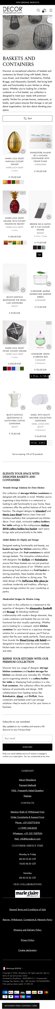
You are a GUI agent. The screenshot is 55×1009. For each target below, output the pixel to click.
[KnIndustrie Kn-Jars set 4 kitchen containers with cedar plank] (40, 137)
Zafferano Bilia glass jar (35, 581)
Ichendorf (41, 511)
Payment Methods (27, 785)
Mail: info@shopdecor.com (27, 838)
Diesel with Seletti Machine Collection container (40, 417)
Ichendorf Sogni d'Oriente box (40, 355)
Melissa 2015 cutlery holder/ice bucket (26, 527)
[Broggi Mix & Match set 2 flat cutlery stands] (40, 205)
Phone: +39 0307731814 (27, 822)
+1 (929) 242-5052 (27, 828)
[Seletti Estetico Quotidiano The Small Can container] (15, 278)
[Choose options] (23, 151)
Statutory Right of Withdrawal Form (28, 812)
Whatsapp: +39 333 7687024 (27, 833)
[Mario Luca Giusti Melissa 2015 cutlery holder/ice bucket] (15, 202)
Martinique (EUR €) (13, 968)
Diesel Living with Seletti (33, 640)
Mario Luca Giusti (12, 514)
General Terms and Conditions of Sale (27, 909)
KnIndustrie (41, 559)
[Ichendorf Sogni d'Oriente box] (40, 335)
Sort (30, 118)
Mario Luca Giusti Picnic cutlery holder (14, 349)
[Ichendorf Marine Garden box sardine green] (40, 275)
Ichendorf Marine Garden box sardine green (40, 294)
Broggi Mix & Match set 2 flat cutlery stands (40, 227)
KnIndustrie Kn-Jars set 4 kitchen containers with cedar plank (40, 157)
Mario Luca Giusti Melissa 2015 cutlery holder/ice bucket (15, 221)
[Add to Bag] (48, 145)
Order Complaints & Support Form (27, 817)
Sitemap (27, 796)
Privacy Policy (27, 940)
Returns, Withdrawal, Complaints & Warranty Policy (27, 919)
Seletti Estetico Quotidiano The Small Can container (14, 300)
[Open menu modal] (51, 10)
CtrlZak (26, 559)
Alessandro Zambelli (41, 608)
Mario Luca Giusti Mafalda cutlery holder (14, 161)
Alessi (20, 696)
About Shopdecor (27, 779)
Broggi (11, 611)
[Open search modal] (38, 10)
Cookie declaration (27, 950)
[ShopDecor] (13, 10)
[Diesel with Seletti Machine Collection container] (40, 399)
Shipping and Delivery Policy (27, 930)
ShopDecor (22, 973)
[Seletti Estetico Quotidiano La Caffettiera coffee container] (15, 399)
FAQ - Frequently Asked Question (27, 790)
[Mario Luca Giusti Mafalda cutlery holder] (15, 140)
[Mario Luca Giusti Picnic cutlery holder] (15, 332)
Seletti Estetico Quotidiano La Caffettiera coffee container (14, 419)
